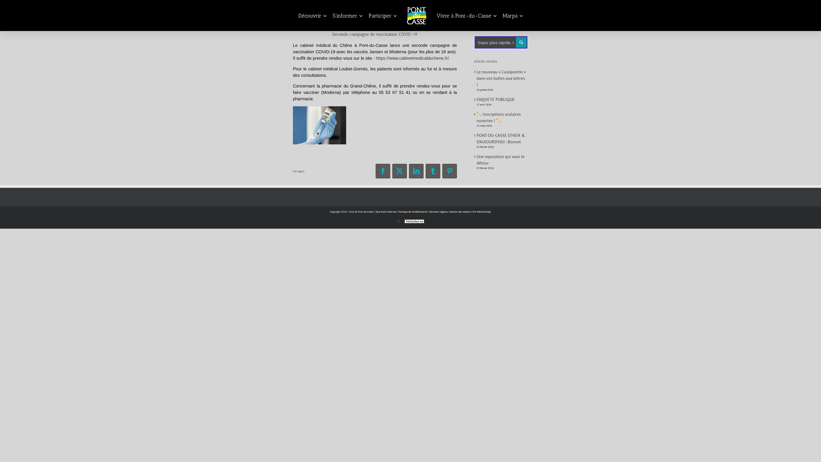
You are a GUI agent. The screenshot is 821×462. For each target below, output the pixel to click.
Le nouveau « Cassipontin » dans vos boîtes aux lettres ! (501, 78)
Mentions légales (438, 211)
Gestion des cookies (460, 211)
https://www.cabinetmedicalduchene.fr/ (412, 58)
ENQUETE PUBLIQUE (496, 99)
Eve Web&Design (482, 211)
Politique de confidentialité (412, 211)
